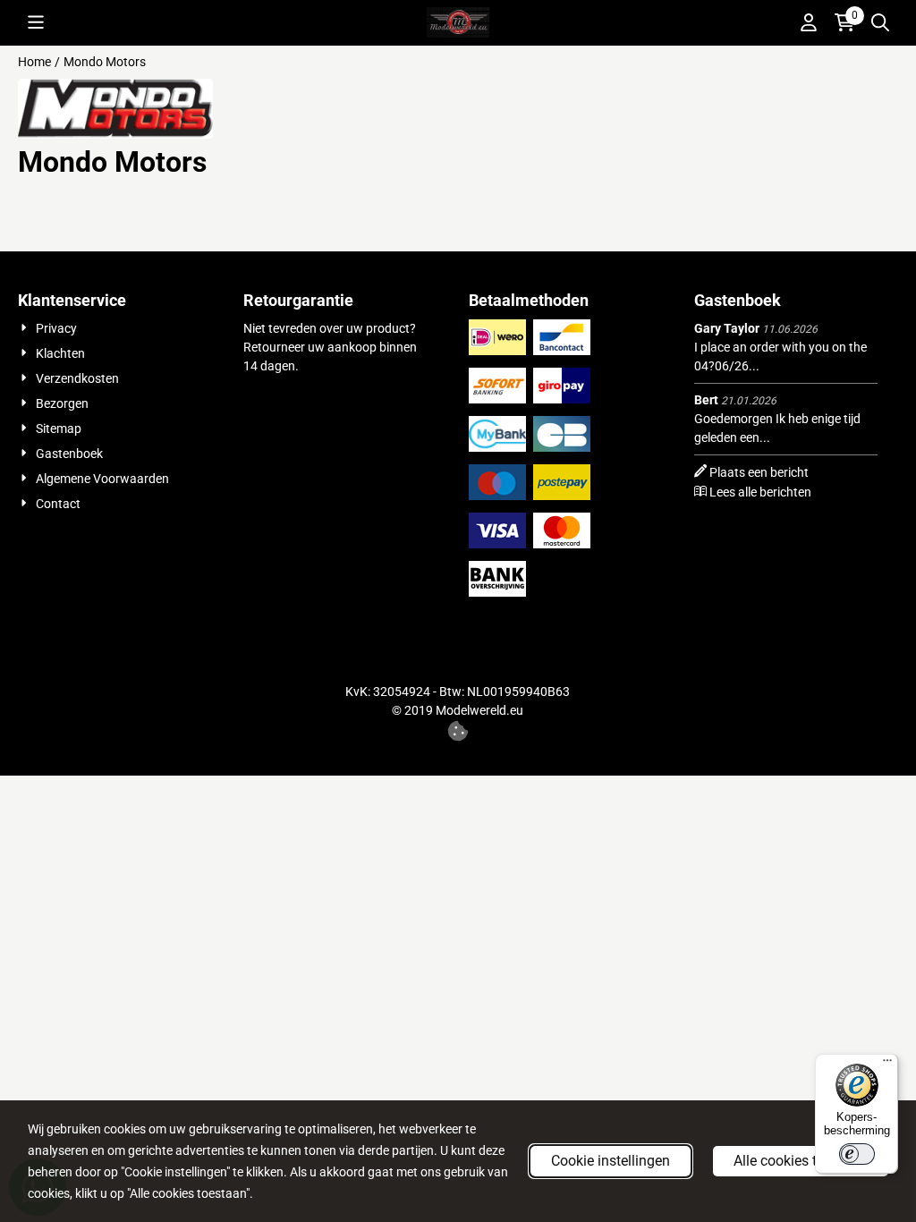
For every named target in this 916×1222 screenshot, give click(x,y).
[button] (36, 22)
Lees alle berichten (760, 492)
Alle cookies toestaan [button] (801, 1160)
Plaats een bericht (759, 472)
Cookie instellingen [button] (610, 1160)
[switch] (857, 1154)
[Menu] (887, 1064)
